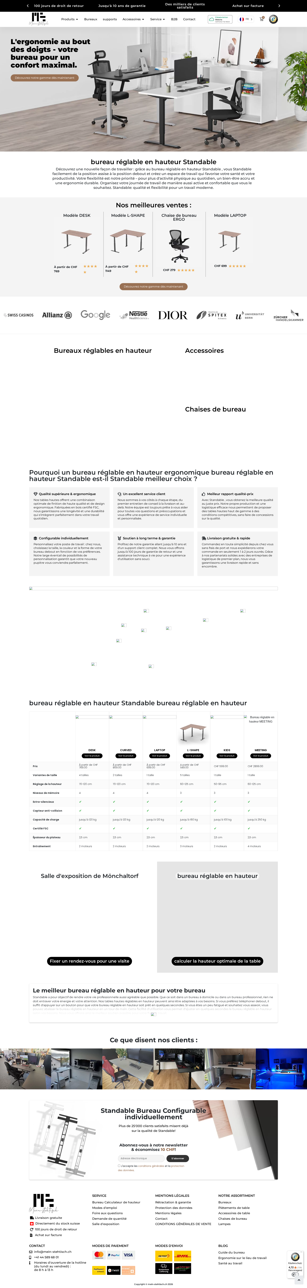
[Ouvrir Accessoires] (143, 19)
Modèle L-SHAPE (128, 215)
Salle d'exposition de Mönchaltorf (89, 875)
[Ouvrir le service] (163, 19)
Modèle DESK (76, 215)
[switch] (295, 1274)
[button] (27, 6)
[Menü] (301, 1253)
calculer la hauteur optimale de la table (217, 961)
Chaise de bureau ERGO (178, 217)
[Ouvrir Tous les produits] (77, 19)
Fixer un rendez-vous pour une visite (89, 961)
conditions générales (151, 1166)
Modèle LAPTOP (230, 215)
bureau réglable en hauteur (217, 875)
